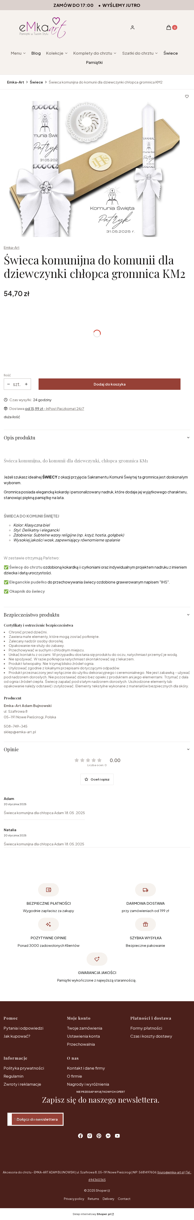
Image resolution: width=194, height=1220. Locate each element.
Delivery (108, 1199)
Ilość (7, 375)
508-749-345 (15, 726)
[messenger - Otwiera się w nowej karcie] (108, 1136)
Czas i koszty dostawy (151, 1036)
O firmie (74, 1076)
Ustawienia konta (83, 1036)
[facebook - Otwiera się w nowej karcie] (80, 1136)
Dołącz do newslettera (37, 1119)
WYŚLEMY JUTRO (121, 5)
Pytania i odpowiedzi (23, 1028)
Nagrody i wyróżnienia (88, 1084)
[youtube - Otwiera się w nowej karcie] (117, 1136)
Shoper (101, 1190)
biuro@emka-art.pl (171, 1172)
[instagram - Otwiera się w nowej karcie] (90, 1136)
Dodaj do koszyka (110, 384)
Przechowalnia (81, 1044)
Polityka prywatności (24, 1068)
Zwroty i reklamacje (22, 1084)
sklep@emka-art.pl (20, 731)
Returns (93, 1199)
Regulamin (13, 1076)
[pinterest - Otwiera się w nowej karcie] (99, 1136)
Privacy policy (74, 1199)
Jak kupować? (17, 1036)
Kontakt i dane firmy (86, 1068)
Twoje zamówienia (84, 1028)
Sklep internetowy (92, 1214)
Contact (124, 1199)
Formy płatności (146, 1028)
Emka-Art (15, 82)
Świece (36, 82)
